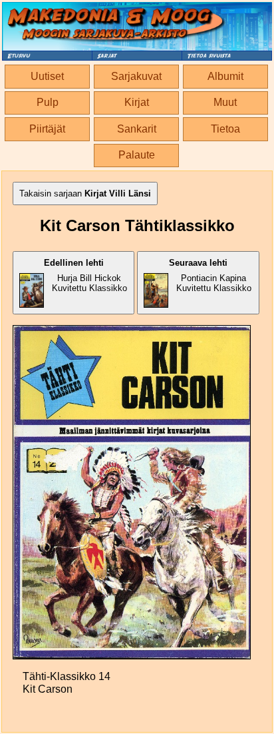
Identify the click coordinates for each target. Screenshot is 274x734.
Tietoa (225, 129)
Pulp (48, 102)
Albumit (225, 76)
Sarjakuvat (136, 76)
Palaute (136, 155)
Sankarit (136, 129)
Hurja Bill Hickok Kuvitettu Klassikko (85, 275)
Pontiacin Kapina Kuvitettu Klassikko (210, 275)
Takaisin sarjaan (85, 193)
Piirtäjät (47, 129)
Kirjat (136, 102)
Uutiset (47, 76)
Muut (225, 102)
